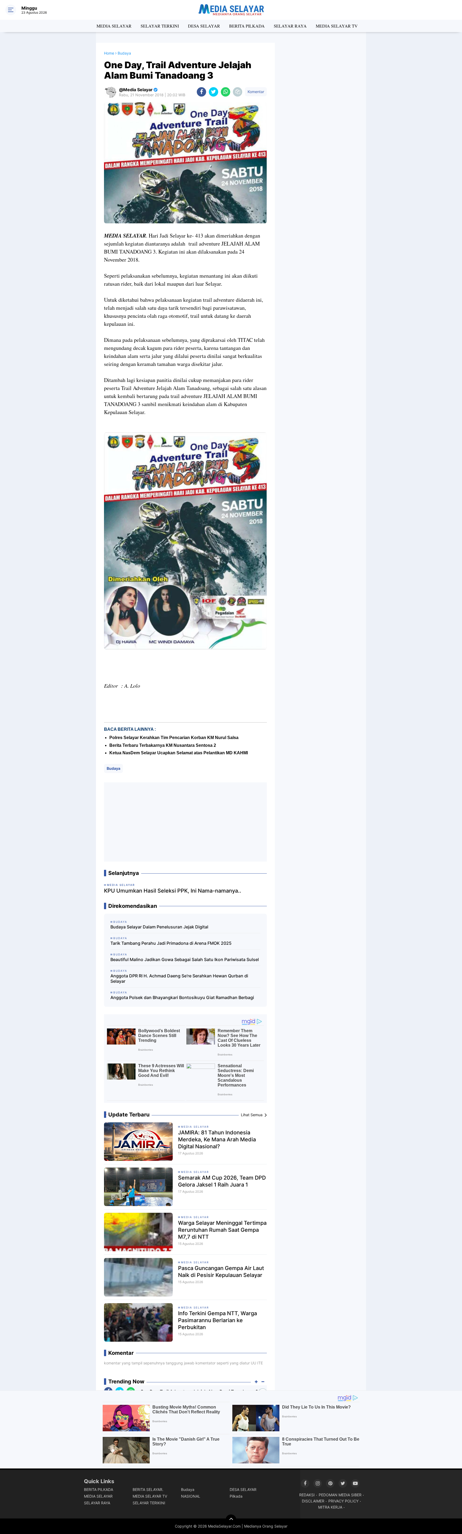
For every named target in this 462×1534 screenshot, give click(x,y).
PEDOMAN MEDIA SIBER (340, 1495)
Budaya (113, 768)
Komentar (256, 91)
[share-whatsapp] (225, 92)
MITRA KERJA (330, 1507)
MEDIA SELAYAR (114, 26)
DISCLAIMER (313, 1501)
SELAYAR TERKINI (160, 26)
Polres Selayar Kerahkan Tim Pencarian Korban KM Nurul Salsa (173, 737)
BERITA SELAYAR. (148, 1489)
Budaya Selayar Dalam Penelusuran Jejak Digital (159, 926)
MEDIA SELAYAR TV (337, 26)
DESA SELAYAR (204, 26)
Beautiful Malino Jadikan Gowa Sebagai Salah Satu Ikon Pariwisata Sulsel (184, 959)
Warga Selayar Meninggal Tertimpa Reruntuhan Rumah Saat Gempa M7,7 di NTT (222, 1230)
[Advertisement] (185, 822)
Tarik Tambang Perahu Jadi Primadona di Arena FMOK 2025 (171, 943)
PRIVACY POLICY (343, 1501)
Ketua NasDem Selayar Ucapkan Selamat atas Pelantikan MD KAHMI (178, 753)
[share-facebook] (201, 92)
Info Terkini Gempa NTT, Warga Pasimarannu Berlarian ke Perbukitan (217, 1320)
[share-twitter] (213, 92)
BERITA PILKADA (247, 26)
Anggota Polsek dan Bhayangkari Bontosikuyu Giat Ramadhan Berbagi (182, 997)
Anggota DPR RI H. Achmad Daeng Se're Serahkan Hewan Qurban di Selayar (179, 978)
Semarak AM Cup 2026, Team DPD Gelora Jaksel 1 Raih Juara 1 (222, 1181)
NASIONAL (190, 1496)
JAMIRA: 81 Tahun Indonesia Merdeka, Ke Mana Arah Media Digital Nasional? (217, 1139)
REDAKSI (307, 1495)
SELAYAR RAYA (290, 26)
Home (109, 53)
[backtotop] (231, 1519)
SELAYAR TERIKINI (149, 1503)
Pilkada (236, 1496)
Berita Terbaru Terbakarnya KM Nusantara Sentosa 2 (162, 745)
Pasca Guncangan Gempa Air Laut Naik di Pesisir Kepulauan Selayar (221, 1271)
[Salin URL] (237, 92)
